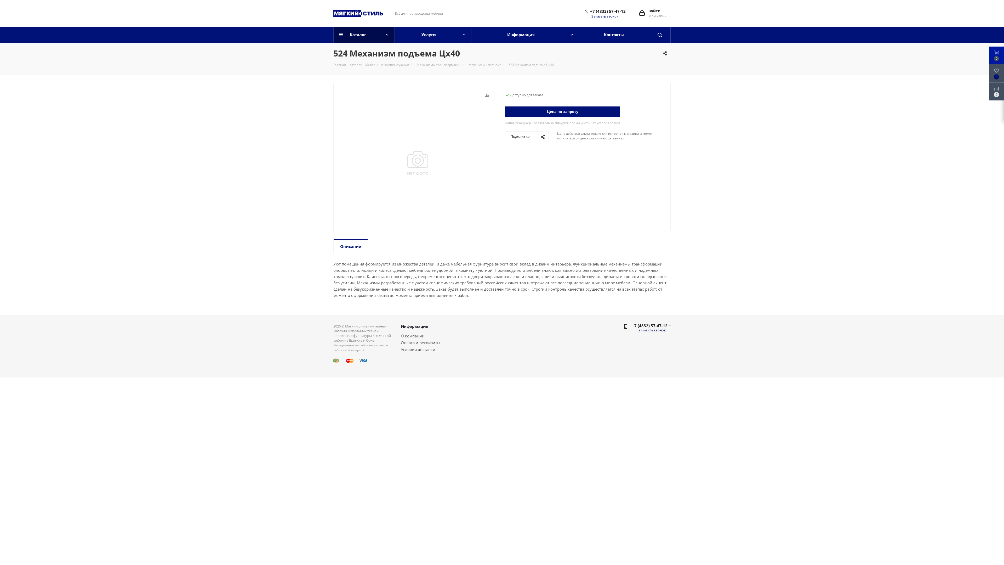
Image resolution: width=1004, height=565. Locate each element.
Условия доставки (418, 349)
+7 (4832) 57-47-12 (608, 11)
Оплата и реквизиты (420, 342)
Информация (414, 326)
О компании (413, 335)
